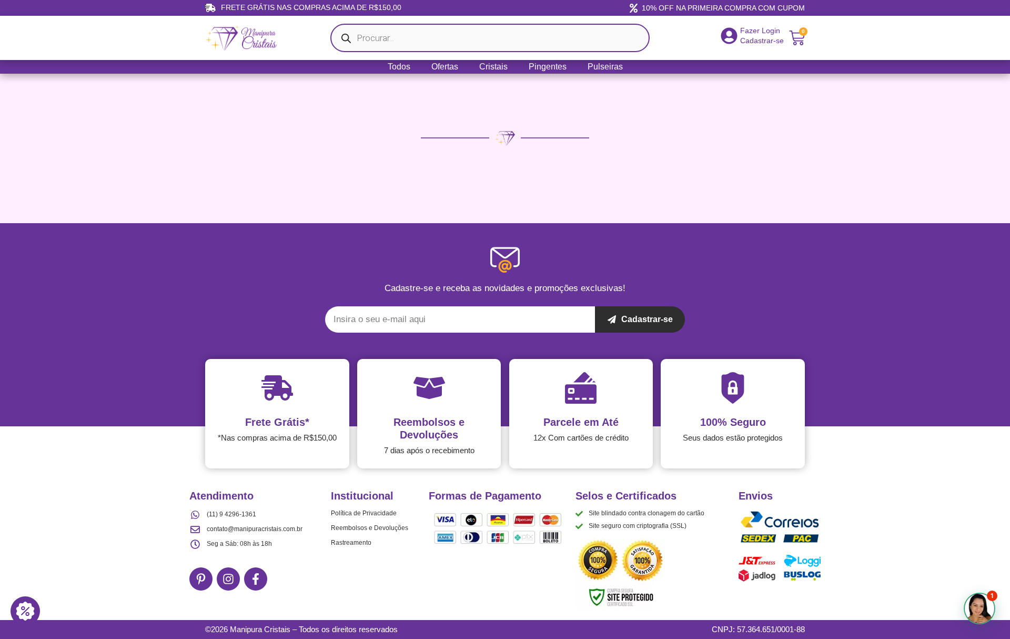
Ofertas (444, 66)
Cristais (493, 66)
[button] (979, 608)
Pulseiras (605, 66)
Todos (399, 66)
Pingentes (548, 66)
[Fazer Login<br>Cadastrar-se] (729, 35)
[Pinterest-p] (201, 579)
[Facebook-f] (255, 579)
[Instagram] (228, 579)
